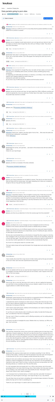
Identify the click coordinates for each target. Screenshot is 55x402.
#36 (52, 267)
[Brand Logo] (7, 3)
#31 (52, 177)
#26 (52, 104)
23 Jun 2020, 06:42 (20, 130)
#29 (52, 145)
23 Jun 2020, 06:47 (20, 145)
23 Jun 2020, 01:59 (20, 104)
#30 (52, 160)
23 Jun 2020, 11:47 (18, 210)
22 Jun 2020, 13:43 (20, 26)
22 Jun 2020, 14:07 (20, 67)
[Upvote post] (47, 34)
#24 (52, 67)
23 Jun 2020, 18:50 (20, 280)
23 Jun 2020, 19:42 (20, 351)
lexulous (9, 24)
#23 (52, 52)
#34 (52, 222)
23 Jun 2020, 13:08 (20, 254)
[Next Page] (33, 394)
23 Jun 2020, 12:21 (18, 222)
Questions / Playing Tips (13, 14)
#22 (52, 40)
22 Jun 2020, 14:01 (20, 52)
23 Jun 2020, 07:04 (20, 160)
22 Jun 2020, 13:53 (18, 40)
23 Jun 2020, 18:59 (20, 295)
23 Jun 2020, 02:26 (20, 118)
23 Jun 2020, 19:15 (20, 329)
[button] (2, 400)
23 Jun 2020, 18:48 (20, 267)
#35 (52, 254)
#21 (52, 26)
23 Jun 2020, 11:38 (20, 192)
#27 (52, 118)
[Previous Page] (21, 394)
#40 (52, 351)
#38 (52, 295)
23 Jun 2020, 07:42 (18, 177)
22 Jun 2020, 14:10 (18, 89)
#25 (52, 89)
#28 (52, 130)
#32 (52, 192)
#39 (52, 329)
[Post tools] (52, 34)
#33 (52, 210)
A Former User (9, 26)
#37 (52, 280)
